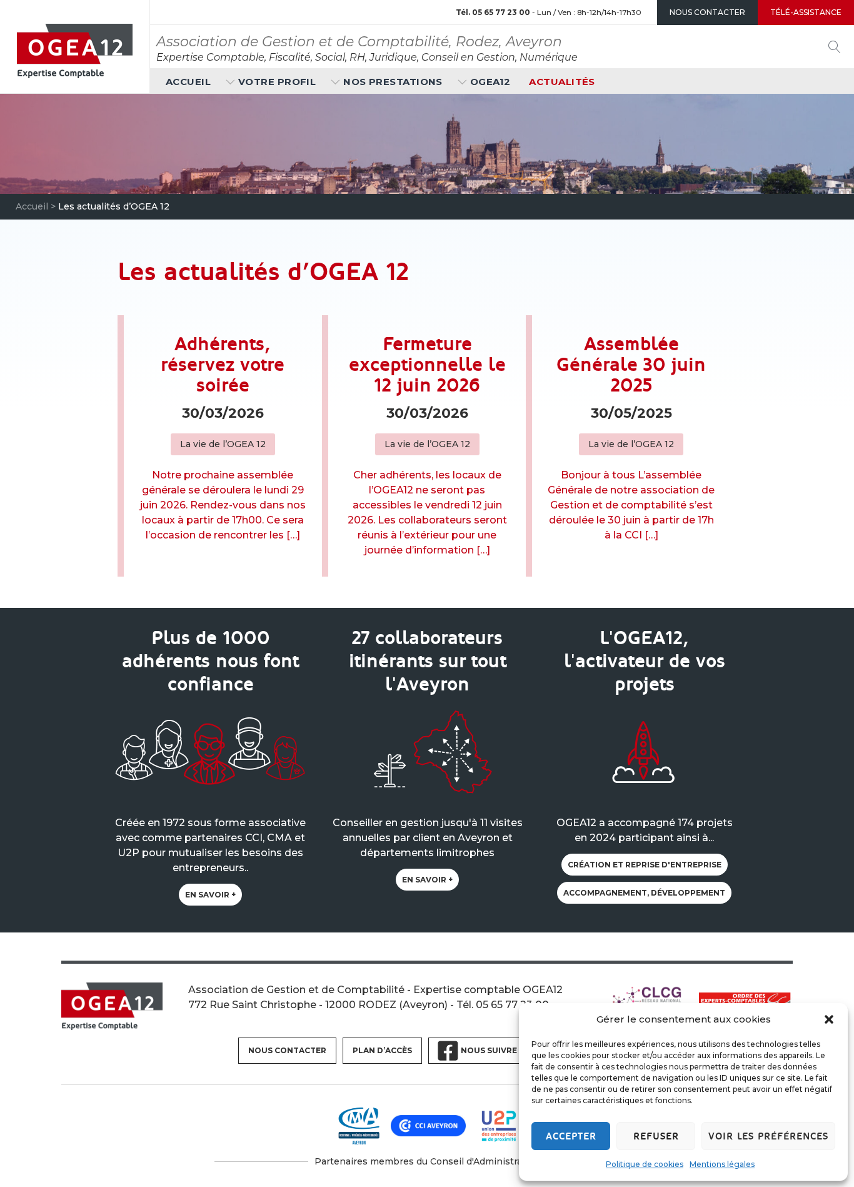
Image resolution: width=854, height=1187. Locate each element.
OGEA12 (490, 82)
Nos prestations (393, 82)
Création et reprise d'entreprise (644, 864)
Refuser (656, 1136)
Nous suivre (489, 1050)
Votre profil (277, 82)
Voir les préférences (768, 1136)
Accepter (571, 1136)
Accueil (188, 82)
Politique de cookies (644, 1164)
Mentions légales (722, 1164)
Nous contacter (287, 1050)
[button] (829, 1019)
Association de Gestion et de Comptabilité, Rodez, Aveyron (359, 41)
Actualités (562, 82)
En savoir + (210, 894)
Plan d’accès (382, 1050)
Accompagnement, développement (644, 892)
